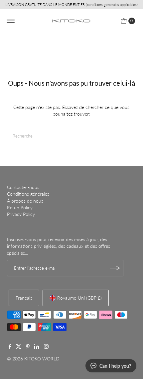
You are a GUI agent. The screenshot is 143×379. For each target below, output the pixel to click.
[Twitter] (18, 347)
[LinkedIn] (36, 347)
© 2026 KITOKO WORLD (33, 358)
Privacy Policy (21, 214)
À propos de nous (25, 201)
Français (24, 298)
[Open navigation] (11, 21)
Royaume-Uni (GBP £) (79, 298)
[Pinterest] (28, 347)
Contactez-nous (23, 187)
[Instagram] (46, 347)
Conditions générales (28, 194)
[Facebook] (10, 347)
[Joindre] (115, 268)
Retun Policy (20, 207)
